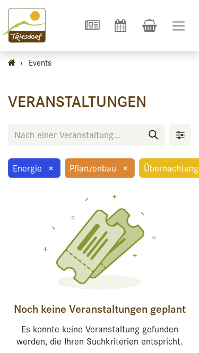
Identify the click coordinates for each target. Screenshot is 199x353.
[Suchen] (153, 135)
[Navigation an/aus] (178, 26)
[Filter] (180, 135)
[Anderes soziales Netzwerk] (92, 25)
